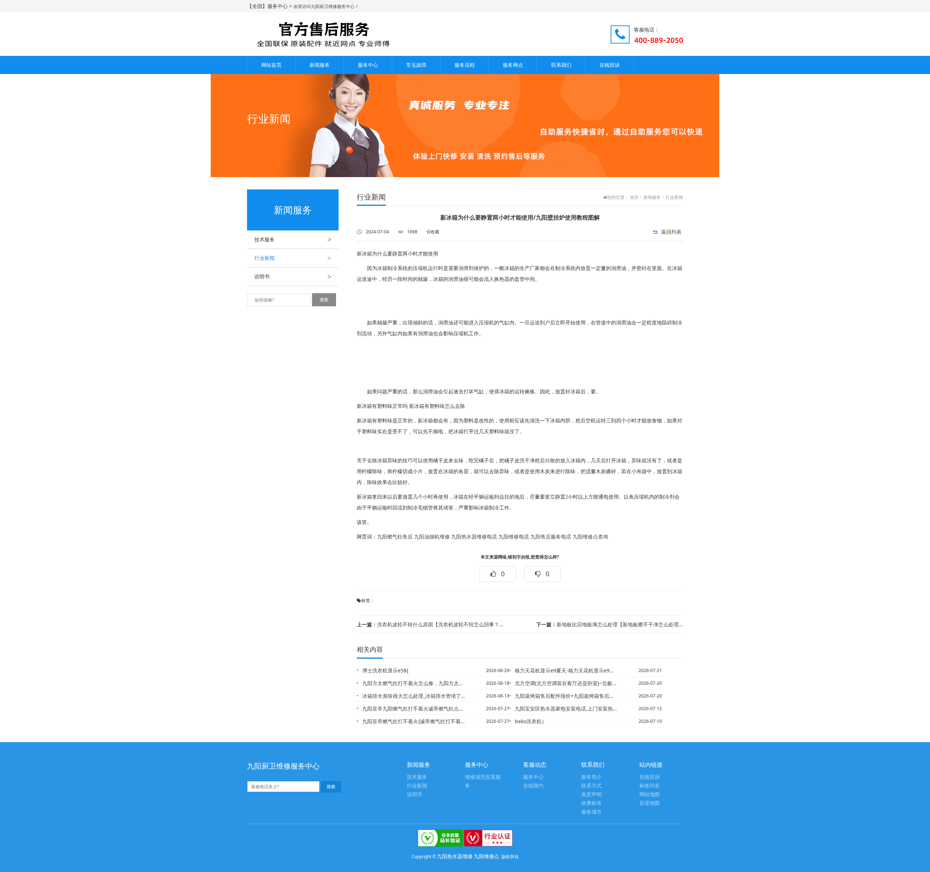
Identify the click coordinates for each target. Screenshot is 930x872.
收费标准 (591, 803)
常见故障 (416, 64)
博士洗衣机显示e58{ (385, 670)
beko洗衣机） (531, 721)
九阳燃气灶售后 (395, 537)
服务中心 (368, 64)
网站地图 (649, 794)
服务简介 (591, 777)
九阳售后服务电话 (550, 537)
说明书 (292, 277)
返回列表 (671, 231)
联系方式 (591, 786)
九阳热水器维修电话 (474, 537)
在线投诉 (609, 64)
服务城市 (591, 812)
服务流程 (464, 64)
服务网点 (513, 64)
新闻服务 (320, 64)
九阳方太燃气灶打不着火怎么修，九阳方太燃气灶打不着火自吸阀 (413, 683)
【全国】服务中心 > (270, 6)
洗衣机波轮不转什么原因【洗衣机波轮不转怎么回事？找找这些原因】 (430, 624)
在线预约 (533, 786)
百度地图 (649, 803)
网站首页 (271, 64)
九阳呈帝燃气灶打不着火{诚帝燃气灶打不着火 (413, 721)
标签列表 (649, 786)
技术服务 (292, 239)
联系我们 (561, 64)
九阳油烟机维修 (432, 537)
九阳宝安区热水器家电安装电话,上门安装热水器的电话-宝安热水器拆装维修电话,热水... (566, 708)
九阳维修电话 (513, 537)
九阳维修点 (486, 856)
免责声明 (591, 794)
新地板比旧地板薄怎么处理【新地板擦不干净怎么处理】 (609, 624)
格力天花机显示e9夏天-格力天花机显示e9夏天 (566, 670)
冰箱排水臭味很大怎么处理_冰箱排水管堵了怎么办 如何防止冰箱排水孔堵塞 (413, 695)
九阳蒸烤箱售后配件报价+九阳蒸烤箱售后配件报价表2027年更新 (566, 695)
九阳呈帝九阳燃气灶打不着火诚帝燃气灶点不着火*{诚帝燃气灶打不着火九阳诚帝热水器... (413, 708)
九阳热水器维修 (455, 856)
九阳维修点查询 (590, 537)
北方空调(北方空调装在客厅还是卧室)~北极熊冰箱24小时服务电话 (566, 683)
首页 (634, 197)
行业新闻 (292, 258)
